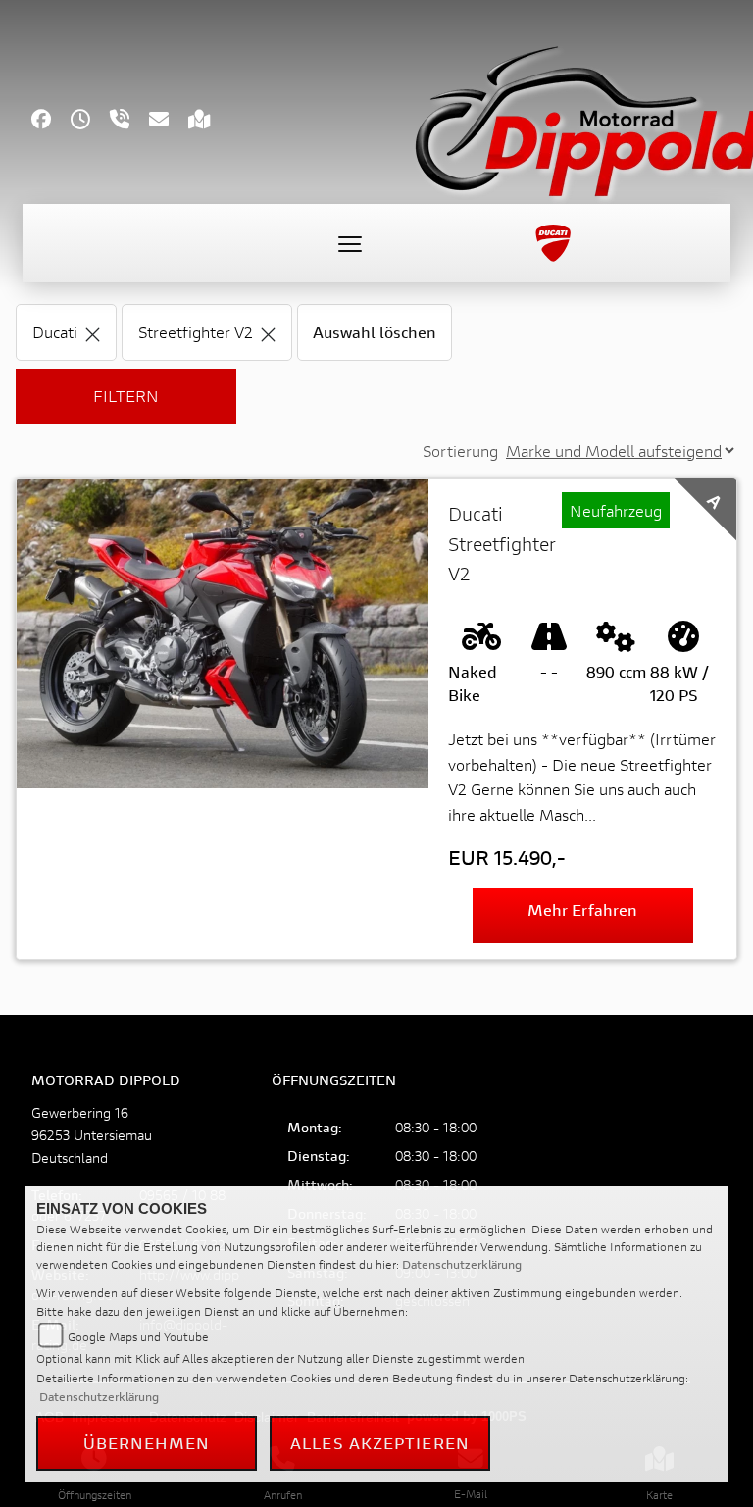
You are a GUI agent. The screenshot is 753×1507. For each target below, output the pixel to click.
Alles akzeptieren (380, 1442)
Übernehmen (147, 1442)
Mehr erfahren (582, 909)
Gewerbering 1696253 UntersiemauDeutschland (91, 1135)
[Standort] (209, 121)
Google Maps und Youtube (138, 1337)
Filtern (126, 395)
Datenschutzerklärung (462, 1264)
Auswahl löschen (374, 332)
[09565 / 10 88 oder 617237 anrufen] (129, 121)
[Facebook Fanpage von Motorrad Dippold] (51, 121)
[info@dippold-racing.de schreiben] (168, 121)
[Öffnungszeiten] (90, 121)
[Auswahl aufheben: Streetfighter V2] (268, 332)
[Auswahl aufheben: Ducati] (92, 332)
